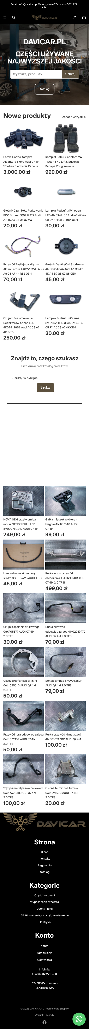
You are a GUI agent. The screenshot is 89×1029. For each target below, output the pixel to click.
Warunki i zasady (44, 1015)
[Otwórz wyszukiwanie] (13, 17)
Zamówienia (45, 953)
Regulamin (45, 865)
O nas (44, 852)
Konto (44, 946)
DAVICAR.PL (37, 1008)
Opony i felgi (45, 908)
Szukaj (70, 74)
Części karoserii (44, 895)
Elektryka (44, 922)
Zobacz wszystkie (74, 117)
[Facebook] (44, 1022)
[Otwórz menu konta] (74, 17)
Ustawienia (44, 960)
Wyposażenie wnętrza (44, 902)
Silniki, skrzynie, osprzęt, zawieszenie (44, 915)
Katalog (44, 89)
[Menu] (5, 17)
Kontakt (45, 858)
